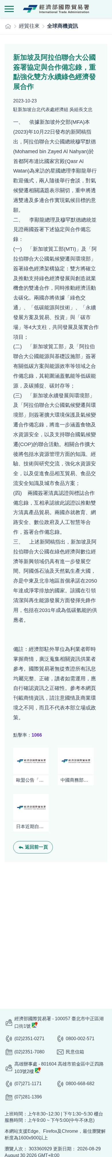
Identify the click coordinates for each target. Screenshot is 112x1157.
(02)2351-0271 (29, 1038)
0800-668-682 (80, 1083)
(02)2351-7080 (29, 1051)
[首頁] (8, 26)
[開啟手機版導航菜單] (9, 9)
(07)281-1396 (28, 1096)
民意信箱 (75, 1051)
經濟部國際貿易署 (56, 9)
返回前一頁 (36, 847)
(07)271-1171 (28, 1083)
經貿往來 (29, 26)
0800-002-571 (80, 1038)
